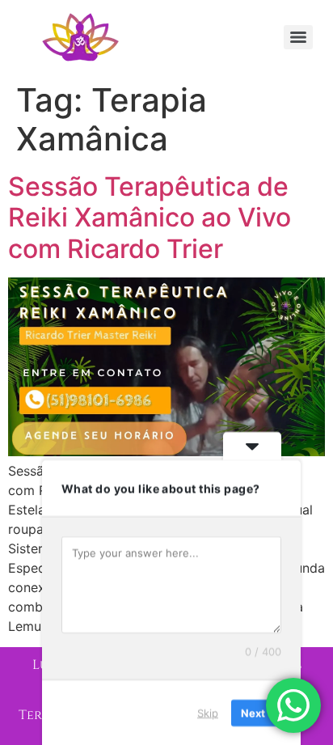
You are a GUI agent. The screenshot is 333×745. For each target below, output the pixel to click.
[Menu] (298, 37)
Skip (207, 711)
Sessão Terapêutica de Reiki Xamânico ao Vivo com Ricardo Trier (149, 218)
